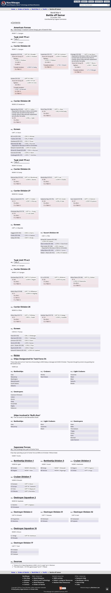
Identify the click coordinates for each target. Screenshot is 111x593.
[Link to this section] (12, 29)
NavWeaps (26, 576)
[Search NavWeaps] (108, 5)
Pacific (45, 9)
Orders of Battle (23, 9)
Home (13, 9)
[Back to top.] (107, 589)
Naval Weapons (39, 578)
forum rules (34, 589)
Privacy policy (15, 589)
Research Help (81, 578)
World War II (36, 9)
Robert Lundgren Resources (63, 580)
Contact (106, 1)
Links (78, 584)
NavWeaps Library (82, 580)
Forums (91, 1)
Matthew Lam (95, 587)
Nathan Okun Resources (62, 582)
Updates (84, 1)
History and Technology (42, 580)
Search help (98, 1)
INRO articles (58, 578)
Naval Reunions (39, 582)
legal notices (24, 589)
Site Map (77, 1)
